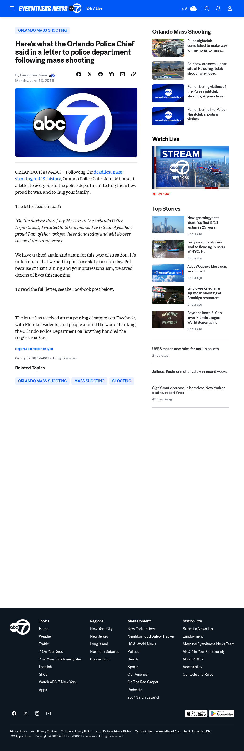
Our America (137, 674)
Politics (133, 652)
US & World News (141, 644)
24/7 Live (94, 8)
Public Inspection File (196, 731)
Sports (132, 667)
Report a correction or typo (34, 349)
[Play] (190, 167)
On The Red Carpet (142, 682)
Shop (43, 674)
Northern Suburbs (104, 652)
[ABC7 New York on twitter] (25, 713)
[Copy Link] (133, 74)
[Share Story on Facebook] (79, 74)
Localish (45, 667)
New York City (101, 629)
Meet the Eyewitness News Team (208, 644)
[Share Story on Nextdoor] (111, 74)
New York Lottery (141, 629)
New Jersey (99, 636)
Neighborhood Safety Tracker (150, 636)
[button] (12, 8)
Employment (193, 636)
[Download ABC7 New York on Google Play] (221, 713)
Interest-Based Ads (167, 731)
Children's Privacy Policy (76, 731)
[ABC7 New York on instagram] (37, 713)
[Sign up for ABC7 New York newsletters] (48, 713)
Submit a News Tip (198, 629)
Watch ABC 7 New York (57, 682)
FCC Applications (20, 736)
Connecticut (99, 659)
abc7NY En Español (143, 697)
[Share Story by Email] (122, 74)
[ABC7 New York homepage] (50, 8)
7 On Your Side (51, 652)
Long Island (99, 644)
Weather (45, 636)
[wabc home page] (20, 627)
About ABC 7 (193, 659)
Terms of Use (143, 731)
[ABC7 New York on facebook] (14, 713)
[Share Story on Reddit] (101, 74)
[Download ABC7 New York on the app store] (196, 713)
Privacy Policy (18, 731)
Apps (43, 690)
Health (132, 659)
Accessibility (192, 667)
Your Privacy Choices (44, 731)
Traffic (44, 644)
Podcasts (134, 690)
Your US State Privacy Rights (113, 731)
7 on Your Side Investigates (60, 659)
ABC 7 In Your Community (204, 652)
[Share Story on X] (90, 74)
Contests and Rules (198, 674)
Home (43, 629)
